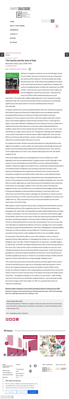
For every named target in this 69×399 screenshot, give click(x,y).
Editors (13, 38)
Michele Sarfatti (12, 66)
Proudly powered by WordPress (32, 398)
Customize (11, 392)
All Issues (13, 42)
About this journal (17, 25)
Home (12, 21)
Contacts (13, 34)
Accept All (33, 392)
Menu (57, 26)
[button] (62, 343)
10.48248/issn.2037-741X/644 (18, 69)
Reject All (22, 392)
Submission (14, 30)
